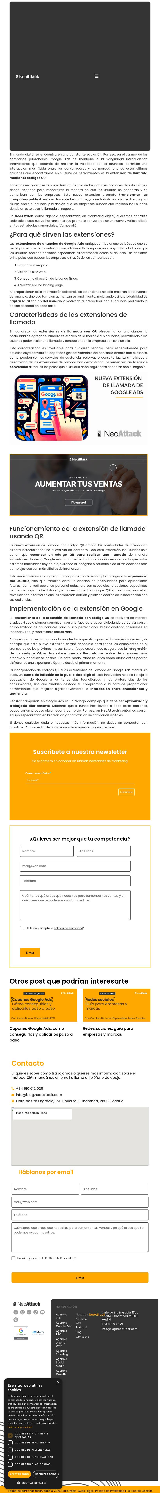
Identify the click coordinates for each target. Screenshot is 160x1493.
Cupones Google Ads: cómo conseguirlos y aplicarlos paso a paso (41, 1034)
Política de (134, 1491)
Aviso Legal (85, 1491)
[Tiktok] (35, 1312)
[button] (96, 76)
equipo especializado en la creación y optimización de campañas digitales (66, 715)
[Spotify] (15, 1319)
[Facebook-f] (15, 1312)
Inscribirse (126, 792)
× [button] (58, 1382)
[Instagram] (22, 1312)
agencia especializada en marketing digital (80, 216)
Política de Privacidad (68, 928)
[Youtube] (42, 1312)
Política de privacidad (20, 1427)
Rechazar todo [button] (45, 1474)
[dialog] (33, 1433)
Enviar (30, 952)
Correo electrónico (38, 773)
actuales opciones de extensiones (120, 185)
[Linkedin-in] (29, 1312)
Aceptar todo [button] (19, 1474)
